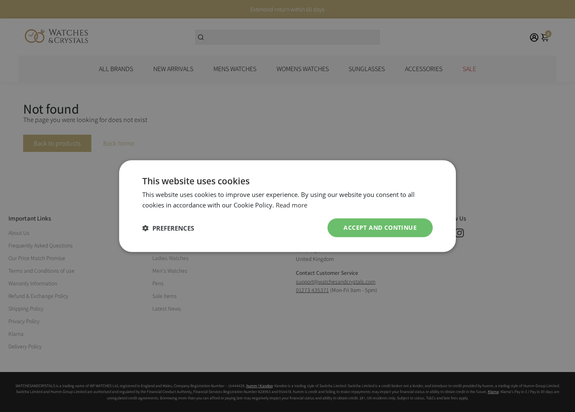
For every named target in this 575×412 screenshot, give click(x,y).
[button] (168, 227)
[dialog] (287, 206)
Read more (291, 204)
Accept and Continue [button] (380, 227)
